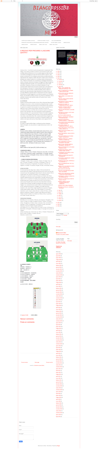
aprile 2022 (58, 353)
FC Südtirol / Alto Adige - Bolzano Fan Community (61, 243)
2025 (58, 72)
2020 (58, 204)
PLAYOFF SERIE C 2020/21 (56, 42)
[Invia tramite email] (31, 315)
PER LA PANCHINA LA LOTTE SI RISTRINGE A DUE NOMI (64, 142)
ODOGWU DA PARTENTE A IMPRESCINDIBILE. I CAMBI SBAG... (66, 120)
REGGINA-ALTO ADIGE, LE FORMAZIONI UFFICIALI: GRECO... (65, 105)
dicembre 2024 (59, 292)
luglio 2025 (58, 278)
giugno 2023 (58, 326)
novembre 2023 (59, 317)
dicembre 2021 (59, 361)
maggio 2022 (58, 351)
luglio (59, 190)
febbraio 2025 (58, 288)
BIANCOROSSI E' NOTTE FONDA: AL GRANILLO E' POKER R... (65, 102)
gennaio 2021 (58, 382)
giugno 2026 (58, 257)
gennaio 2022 (58, 359)
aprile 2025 (58, 284)
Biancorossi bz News (61, 232)
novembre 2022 (59, 339)
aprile (59, 195)
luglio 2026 (58, 255)
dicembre (60, 79)
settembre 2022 (59, 343)
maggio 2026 (58, 259)
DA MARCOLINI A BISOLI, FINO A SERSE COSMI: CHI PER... (65, 150)
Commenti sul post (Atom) (39, 365)
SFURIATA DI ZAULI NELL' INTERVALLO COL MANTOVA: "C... (66, 161)
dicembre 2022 (59, 338)
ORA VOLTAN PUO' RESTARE (64, 168)
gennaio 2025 (58, 290)
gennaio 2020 (58, 405)
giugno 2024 (58, 303)
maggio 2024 (58, 305)
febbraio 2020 (58, 403)
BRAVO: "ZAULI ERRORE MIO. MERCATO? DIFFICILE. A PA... (64, 88)
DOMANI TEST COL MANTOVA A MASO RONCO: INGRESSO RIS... (66, 167)
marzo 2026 (58, 263)
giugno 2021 (58, 372)
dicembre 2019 (59, 406)
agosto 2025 (58, 276)
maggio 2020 (58, 397)
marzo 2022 (58, 355)
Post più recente (24, 362)
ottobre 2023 (58, 318)
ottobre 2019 (58, 410)
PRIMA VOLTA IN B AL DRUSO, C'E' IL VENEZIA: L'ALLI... (65, 131)
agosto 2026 (58, 253)
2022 (58, 78)
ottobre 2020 (58, 387)
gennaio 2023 (58, 336)
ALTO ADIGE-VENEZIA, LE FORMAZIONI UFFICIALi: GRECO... (65, 126)
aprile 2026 (58, 261)
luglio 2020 (58, 393)
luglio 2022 (58, 347)
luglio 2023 (58, 324)
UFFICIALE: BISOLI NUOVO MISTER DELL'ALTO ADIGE (65, 99)
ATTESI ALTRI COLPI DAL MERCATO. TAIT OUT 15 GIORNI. (65, 94)
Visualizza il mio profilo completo (62, 234)
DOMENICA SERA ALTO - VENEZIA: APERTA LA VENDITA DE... (65, 139)
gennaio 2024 (58, 313)
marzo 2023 (58, 332)
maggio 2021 (58, 374)
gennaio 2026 (58, 267)
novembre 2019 (59, 408)
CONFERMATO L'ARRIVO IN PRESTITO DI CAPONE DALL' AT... (66, 177)
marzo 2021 (58, 378)
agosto (59, 86)
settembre (60, 84)
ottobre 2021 (58, 364)
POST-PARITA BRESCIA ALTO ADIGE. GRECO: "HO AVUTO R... (65, 137)
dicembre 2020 (59, 383)
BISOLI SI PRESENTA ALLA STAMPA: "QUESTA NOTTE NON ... (65, 91)
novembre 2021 (59, 362)
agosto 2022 (58, 345)
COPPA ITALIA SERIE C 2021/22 (43, 40)
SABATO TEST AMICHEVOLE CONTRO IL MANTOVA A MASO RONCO (66, 174)
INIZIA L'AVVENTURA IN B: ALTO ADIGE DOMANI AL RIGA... (66, 148)
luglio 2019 (58, 416)
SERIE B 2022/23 (67, 42)
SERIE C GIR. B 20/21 (53, 44)
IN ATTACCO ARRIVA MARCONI (64, 115)
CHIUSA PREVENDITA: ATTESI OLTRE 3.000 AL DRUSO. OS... (66, 128)
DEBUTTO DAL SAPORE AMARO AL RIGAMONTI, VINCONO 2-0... (65, 145)
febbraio (60, 198)
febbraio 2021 (58, 380)
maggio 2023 (58, 328)
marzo (59, 197)
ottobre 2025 (58, 273)
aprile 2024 (58, 307)
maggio (60, 193)
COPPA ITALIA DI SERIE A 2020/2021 (28, 40)
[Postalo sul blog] (33, 315)
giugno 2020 (58, 395)
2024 (58, 74)
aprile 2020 (58, 399)
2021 (58, 202)
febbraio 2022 (58, 357)
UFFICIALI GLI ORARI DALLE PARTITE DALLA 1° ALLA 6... (66, 179)
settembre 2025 (59, 274)
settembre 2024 (59, 297)
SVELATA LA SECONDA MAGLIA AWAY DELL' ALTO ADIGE (66, 171)
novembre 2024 (59, 294)
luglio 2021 (58, 370)
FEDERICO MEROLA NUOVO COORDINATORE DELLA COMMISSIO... (64, 182)
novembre (60, 81)
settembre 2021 (59, 366)
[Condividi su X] (34, 315)
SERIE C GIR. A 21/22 (43, 44)
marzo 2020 (58, 401)
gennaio (60, 200)
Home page (37, 362)
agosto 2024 (58, 299)
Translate (65, 215)
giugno (59, 191)
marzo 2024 (58, 309)
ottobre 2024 (58, 295)
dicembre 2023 (59, 315)
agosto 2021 (58, 368)
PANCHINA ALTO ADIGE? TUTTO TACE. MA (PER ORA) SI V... (66, 113)
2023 (58, 76)
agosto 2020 (58, 391)
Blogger (58, 445)
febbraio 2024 (58, 311)
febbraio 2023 (58, 334)
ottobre (59, 82)
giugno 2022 (58, 349)
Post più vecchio (49, 362)
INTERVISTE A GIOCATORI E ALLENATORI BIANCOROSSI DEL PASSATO (35, 42)
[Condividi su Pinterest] (36, 315)
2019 (58, 205)
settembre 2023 (59, 320)
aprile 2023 (58, 330)
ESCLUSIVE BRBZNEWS (56, 40)
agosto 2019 (58, 414)
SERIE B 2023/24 (25, 44)
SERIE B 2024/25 (33, 44)
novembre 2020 (59, 385)
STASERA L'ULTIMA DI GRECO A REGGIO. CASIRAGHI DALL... (64, 107)
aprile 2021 (58, 376)
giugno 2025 (58, 280)
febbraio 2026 (58, 265)
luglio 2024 (58, 301)
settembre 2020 (59, 389)
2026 (58, 71)
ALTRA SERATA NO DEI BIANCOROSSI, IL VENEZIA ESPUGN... (66, 123)
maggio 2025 (58, 282)
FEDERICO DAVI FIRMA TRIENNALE (65, 185)
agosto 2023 (58, 322)
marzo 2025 (58, 286)
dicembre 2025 (59, 269)
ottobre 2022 (58, 341)
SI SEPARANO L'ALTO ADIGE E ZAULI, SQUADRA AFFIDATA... (66, 153)
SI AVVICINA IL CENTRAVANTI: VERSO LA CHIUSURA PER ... (66, 159)
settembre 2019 (59, 412)
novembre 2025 (59, 271)
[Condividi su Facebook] (35, 315)
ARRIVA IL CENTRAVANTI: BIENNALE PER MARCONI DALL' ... (65, 117)
